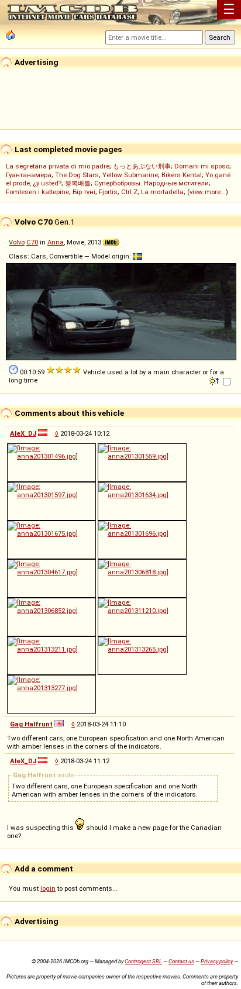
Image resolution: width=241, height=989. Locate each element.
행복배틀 (78, 183)
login (48, 888)
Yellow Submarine (130, 175)
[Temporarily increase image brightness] (215, 380)
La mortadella (162, 192)
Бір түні (84, 192)
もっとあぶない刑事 (142, 166)
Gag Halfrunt (31, 724)
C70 (32, 242)
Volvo (17, 242)
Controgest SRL (143, 961)
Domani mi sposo (201, 166)
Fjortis (108, 192)
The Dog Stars (77, 175)
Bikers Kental (181, 175)
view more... (208, 192)
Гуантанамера (28, 175)
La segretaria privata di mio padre (57, 166)
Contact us (181, 961)
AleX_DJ (23, 433)
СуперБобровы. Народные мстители (151, 183)
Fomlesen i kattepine (37, 192)
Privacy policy (217, 961)
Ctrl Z (129, 192)
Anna (55, 242)
